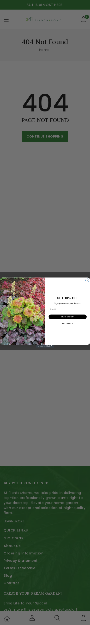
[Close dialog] (87, 280)
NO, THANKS (67, 324)
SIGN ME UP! (67, 317)
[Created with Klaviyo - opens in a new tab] (45, 346)
